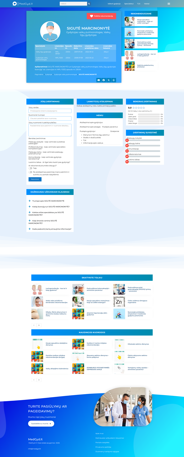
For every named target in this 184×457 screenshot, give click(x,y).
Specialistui (129, 4)
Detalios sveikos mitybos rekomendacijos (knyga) (55, 356)
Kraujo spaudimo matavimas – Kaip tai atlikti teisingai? (145, 21)
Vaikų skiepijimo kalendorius (57, 369)
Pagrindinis (39, 74)
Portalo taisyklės (102, 442)
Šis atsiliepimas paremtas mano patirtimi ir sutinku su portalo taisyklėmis (51, 173)
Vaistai (146, 4)
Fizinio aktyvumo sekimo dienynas (137, 356)
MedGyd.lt (35, 439)
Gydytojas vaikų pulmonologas (65, 74)
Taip (35, 168)
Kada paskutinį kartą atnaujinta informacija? (51, 229)
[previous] (33, 325)
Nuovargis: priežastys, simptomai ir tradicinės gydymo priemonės (145, 32)
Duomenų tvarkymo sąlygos (107, 452)
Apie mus (100, 433)
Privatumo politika (103, 447)
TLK (138, 4)
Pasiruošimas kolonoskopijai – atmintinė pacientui (98, 289)
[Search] (89, 4)
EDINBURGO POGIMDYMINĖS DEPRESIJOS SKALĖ (98, 368)
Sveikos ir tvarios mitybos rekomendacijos (96, 344)
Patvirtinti (35, 179)
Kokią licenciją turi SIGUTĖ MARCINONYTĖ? (51, 207)
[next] (39, 325)
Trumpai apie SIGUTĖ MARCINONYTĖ (48, 201)
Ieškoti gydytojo (114, 4)
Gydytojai (48, 74)
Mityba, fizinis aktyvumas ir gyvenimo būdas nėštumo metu (56, 314)
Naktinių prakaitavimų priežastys (145, 66)
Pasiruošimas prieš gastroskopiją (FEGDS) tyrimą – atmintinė (145, 43)
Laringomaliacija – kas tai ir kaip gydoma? (146, 55)
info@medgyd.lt (34, 449)
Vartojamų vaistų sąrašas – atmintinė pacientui (138, 368)
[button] (169, 4)
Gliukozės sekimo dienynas (138, 344)
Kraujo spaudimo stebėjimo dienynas (56, 344)
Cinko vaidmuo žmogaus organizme (137, 301)
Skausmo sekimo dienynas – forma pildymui (98, 356)
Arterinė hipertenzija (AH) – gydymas (97, 314)
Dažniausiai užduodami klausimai (110, 438)
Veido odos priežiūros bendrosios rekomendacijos (56, 301)
